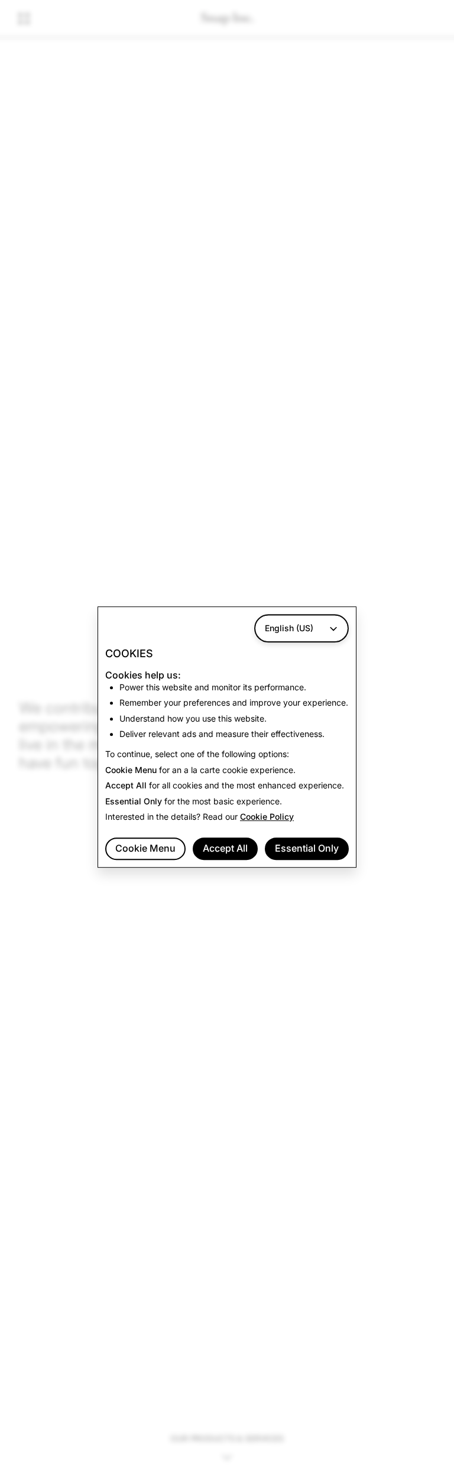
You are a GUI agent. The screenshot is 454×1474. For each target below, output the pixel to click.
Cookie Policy (267, 816)
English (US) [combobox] (289, 628)
